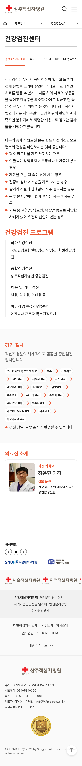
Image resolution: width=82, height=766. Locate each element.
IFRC (56, 633)
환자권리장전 (40, 611)
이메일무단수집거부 (53, 597)
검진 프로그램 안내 (40, 59)
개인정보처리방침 (26, 597)
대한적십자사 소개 (25, 625)
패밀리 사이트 (38, 645)
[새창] (22, 562)
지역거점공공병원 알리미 (30, 604)
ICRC (46, 633)
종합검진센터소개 (15, 59)
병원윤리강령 (58, 604)
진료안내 (20, 23)
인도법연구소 (31, 633)
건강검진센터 (58, 23)
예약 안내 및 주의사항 (67, 59)
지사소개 (62, 625)
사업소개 (48, 625)
